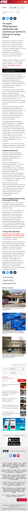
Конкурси (8, 496)
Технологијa (6, 476)
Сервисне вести (6, 466)
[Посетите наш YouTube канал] (18, 455)
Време (23, 465)
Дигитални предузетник (8, 478)
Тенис (19, 470)
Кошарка (14, 470)
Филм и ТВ (11, 477)
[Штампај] (14, 18)
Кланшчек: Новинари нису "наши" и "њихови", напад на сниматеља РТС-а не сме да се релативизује (10, 407)
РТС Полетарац (16, 485)
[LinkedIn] (11, 18)
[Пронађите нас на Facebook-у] (14, 455)
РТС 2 (10, 482)
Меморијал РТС (19, 472)
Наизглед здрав (14, 479)
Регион (15, 463)
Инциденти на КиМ (8, 280)
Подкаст (21, 466)
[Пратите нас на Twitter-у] (10, 455)
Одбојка (24, 470)
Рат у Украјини (16, 465)
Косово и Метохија (8, 277)
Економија (22, 464)
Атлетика (17, 471)
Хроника (9, 464)
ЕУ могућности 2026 (18, 467)
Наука (17, 477)
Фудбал (8, 470)
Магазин (4, 475)
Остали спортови (9, 472)
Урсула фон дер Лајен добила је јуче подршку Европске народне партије (13, 235)
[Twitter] (7, 18)
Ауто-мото (23, 471)
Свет (20, 463)
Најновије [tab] (5, 377)
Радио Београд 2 (21, 488)
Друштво (15, 464)
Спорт (3, 470)
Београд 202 (17, 489)
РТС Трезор (18, 484)
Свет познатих (20, 476)
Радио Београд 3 (7, 489)
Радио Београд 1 (11, 488)
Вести (4, 463)
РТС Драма (11, 483)
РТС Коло (11, 484)
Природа (22, 477)
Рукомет (4, 471)
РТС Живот (18, 483)
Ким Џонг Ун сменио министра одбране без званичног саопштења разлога (9, 400)
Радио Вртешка (12, 491)
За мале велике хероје (21, 478)
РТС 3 (14, 482)
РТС (3, 495)
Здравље (5, 477)
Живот (9, 475)
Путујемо (13, 476)
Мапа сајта (21, 500)
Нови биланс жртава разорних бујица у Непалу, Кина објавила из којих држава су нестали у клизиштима (10, 393)
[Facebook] (3, 18)
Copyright (12, 505)
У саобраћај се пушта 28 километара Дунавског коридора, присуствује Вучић (10, 413)
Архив (14, 492)
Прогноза (6, 368)
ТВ (3, 482)
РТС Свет (20, 482)
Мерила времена (7, 465)
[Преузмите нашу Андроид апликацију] (14, 444)
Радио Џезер (21, 491)
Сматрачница (14, 466)
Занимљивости (17, 475)
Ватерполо (11, 471)
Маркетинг (14, 495)
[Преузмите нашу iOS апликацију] (14, 439)
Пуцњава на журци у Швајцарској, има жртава (10, 385)
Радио (4, 488)
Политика (9, 463)
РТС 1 (5, 482)
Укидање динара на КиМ (9, 283)
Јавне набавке (21, 495)
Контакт (7, 495)
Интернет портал (17, 496)
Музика (24, 475)
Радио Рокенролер (15, 490)
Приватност (6, 505)
